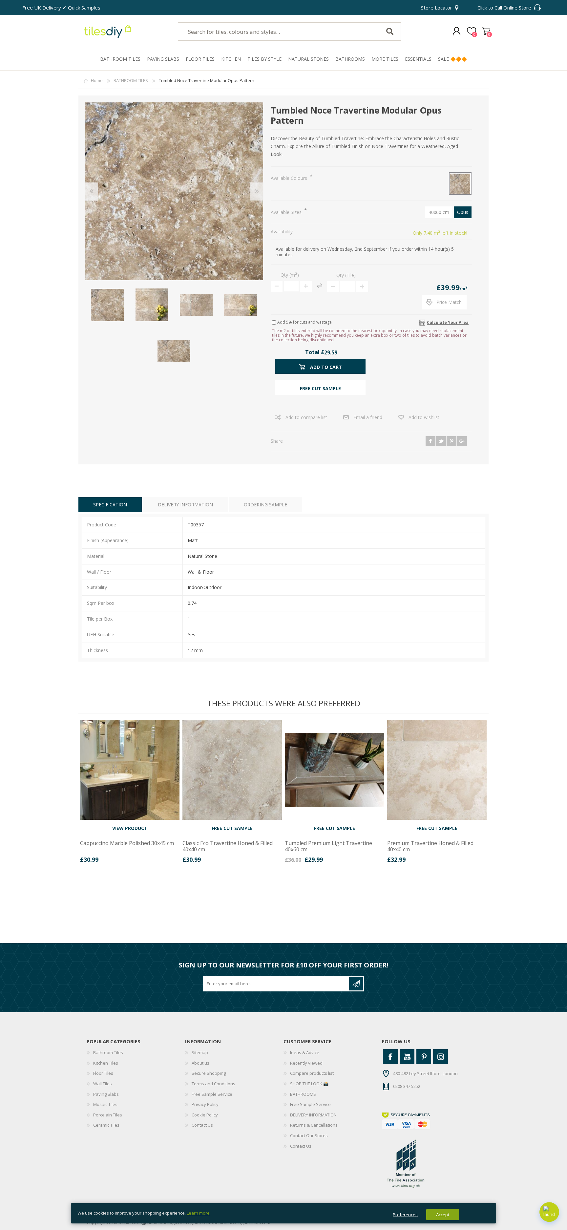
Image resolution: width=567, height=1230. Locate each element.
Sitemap (200, 1052)
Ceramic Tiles (106, 1125)
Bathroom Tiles (108, 1052)
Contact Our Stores (309, 1135)
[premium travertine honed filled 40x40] (437, 770)
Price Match (449, 302)
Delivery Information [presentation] (185, 504)
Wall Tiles (102, 1084)
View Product (129, 828)
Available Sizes (287, 212)
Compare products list (312, 1073)
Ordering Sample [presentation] (265, 504)
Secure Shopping (209, 1073)
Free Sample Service (212, 1094)
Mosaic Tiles (105, 1104)
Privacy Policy (205, 1104)
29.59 (330, 352)
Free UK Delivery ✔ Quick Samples (61, 7)
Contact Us (202, 1125)
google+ (462, 441)
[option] (129, 794)
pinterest (451, 441)
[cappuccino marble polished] (129, 770)
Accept (442, 1215)
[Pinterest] (423, 1056)
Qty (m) (290, 275)
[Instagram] (440, 1056)
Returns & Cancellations (314, 1125)
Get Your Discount (356, 983)
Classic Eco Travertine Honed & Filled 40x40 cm (227, 846)
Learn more (198, 1213)
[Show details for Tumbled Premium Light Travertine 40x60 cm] (334, 770)
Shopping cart (486, 31)
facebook (430, 441)
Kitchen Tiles (105, 1063)
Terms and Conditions (213, 1084)
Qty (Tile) (346, 275)
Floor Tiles (103, 1073)
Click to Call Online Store (504, 8)
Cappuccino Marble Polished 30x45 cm (127, 843)
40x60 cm (439, 212)
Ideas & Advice (304, 1052)
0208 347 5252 (406, 1086)
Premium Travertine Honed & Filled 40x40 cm (430, 846)
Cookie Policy (205, 1115)
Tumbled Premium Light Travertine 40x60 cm (328, 846)
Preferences (405, 1215)
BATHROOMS (303, 1094)
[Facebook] (390, 1056)
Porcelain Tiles (107, 1115)
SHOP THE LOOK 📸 (309, 1084)
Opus (462, 212)
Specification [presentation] (110, 504)
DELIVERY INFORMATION (313, 1115)
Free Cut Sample (232, 828)
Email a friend (367, 417)
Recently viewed (306, 1063)
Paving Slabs (106, 1094)
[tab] (110, 505)
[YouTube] (407, 1056)
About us (200, 1063)
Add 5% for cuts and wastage (304, 322)
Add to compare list (306, 417)
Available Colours (289, 178)
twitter (441, 441)
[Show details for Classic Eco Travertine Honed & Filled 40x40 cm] (232, 770)
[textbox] (274, 31)
